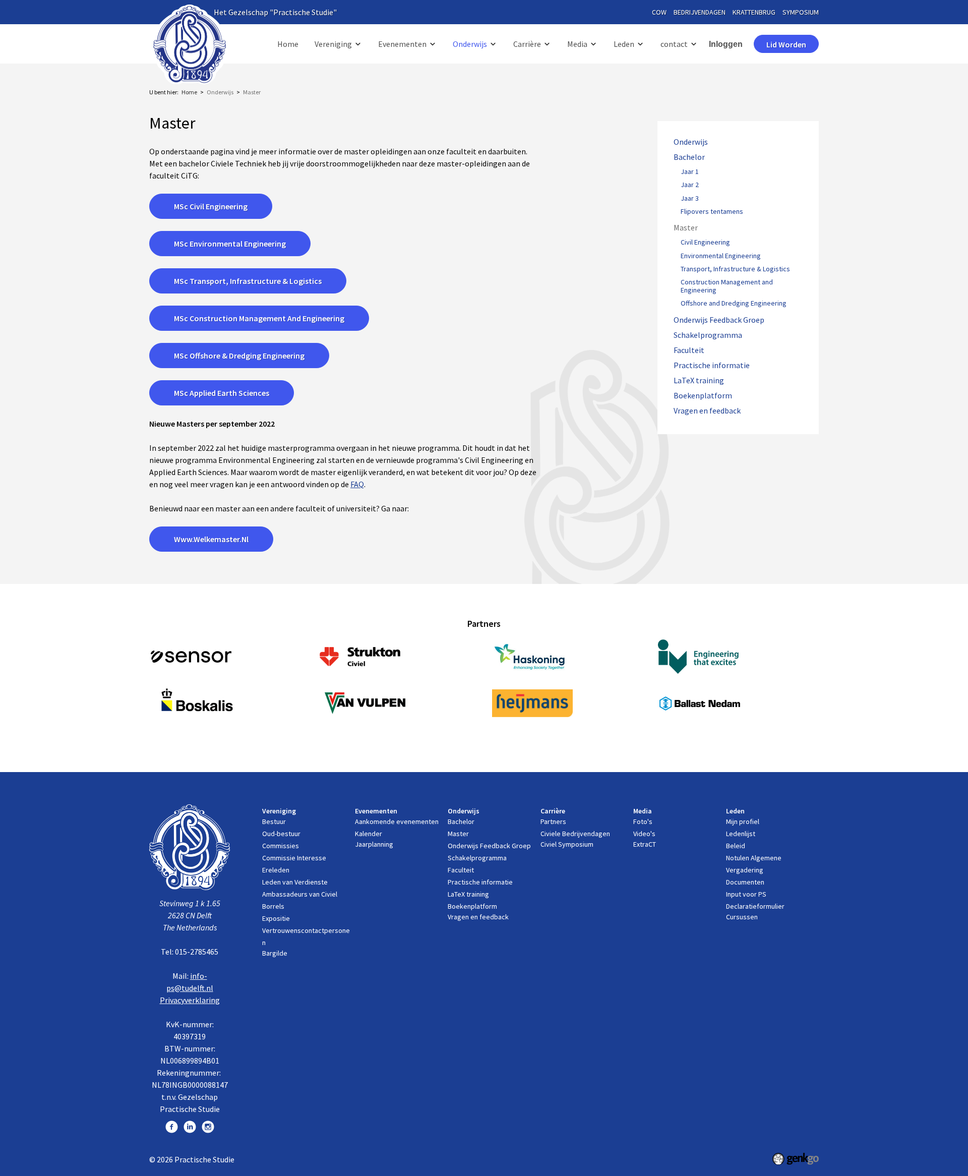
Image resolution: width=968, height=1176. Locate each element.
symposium (800, 12)
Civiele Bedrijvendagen (575, 833)
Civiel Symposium (566, 844)
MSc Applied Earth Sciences (221, 393)
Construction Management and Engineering (727, 286)
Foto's (642, 821)
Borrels (273, 906)
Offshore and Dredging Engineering (733, 304)
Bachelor (689, 157)
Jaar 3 (690, 199)
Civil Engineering (705, 243)
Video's (644, 833)
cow (659, 12)
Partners (553, 821)
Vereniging (333, 44)
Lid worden (786, 44)
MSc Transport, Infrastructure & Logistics (248, 281)
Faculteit (689, 350)
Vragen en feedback (707, 411)
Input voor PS (746, 894)
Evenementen (402, 44)
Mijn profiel (742, 821)
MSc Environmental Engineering (230, 244)
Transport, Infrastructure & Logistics (735, 269)
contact (674, 44)
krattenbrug (754, 12)
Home (287, 44)
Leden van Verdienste (295, 882)
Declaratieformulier (755, 906)
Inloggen (726, 44)
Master (252, 92)
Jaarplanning (374, 844)
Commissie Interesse (294, 857)
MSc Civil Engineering (211, 206)
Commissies (280, 845)
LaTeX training (699, 380)
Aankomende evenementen (397, 821)
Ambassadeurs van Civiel (299, 894)
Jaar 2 (690, 185)
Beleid (735, 845)
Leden (624, 44)
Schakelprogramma (708, 335)
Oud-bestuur (281, 833)
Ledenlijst (740, 833)
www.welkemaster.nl (211, 539)
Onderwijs (470, 44)
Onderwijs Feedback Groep (719, 320)
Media (577, 44)
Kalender (368, 833)
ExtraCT (644, 844)
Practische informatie (712, 365)
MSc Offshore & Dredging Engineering (239, 355)
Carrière (527, 44)
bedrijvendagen (699, 12)
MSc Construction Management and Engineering (259, 318)
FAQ (357, 484)
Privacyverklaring (190, 1000)
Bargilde (274, 953)
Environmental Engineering (721, 256)
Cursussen (742, 916)
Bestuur (274, 821)
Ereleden (275, 869)
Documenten (745, 882)
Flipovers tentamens (712, 212)
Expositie (276, 918)
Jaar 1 (690, 172)
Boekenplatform (703, 395)
